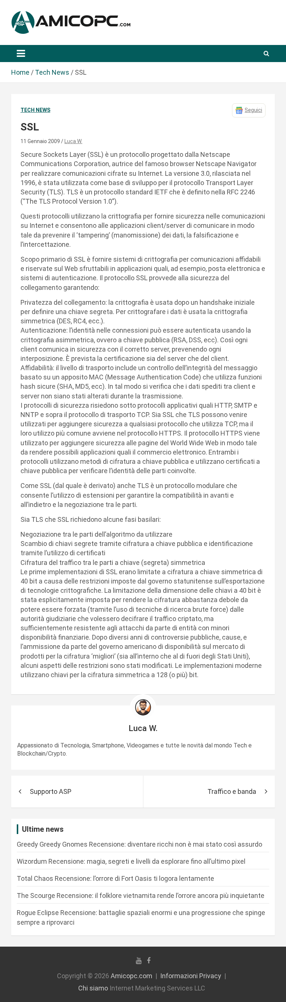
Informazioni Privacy (190, 976)
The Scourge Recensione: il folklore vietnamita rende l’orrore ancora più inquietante (140, 895)
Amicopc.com (131, 976)
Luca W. (73, 141)
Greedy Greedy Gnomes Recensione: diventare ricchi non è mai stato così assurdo (139, 844)
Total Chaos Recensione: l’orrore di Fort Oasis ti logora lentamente (115, 878)
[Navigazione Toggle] (21, 53)
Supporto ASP (51, 791)
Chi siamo (93, 988)
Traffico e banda (231, 791)
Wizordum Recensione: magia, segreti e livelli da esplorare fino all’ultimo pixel (131, 861)
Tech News (35, 110)
